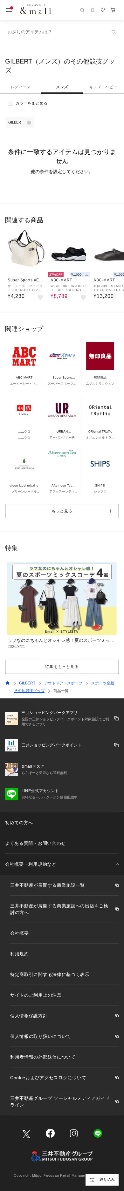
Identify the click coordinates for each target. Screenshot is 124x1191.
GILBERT (27, 683)
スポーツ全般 (102, 683)
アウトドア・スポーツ (63, 683)
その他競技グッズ (29, 691)
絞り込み (107, 1179)
